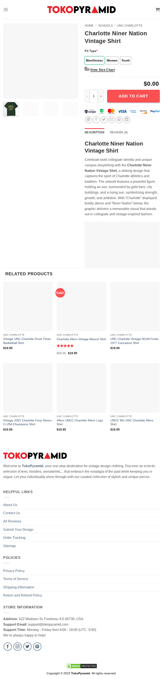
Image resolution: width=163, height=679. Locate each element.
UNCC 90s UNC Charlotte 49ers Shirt (131, 422)
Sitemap (9, 546)
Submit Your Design (18, 529)
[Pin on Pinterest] (119, 119)
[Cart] (158, 9)
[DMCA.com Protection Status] (81, 666)
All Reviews (12, 521)
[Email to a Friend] (111, 119)
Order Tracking (14, 537)
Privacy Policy (14, 571)
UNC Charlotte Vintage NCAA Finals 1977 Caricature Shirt (134, 341)
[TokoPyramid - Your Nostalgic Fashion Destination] (81, 9)
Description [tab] (94, 132)
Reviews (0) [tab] (119, 132)
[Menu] (5, 9)
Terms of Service (15, 579)
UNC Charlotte (129, 25)
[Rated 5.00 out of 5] (65, 345)
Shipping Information (18, 587)
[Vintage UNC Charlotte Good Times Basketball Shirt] (28, 306)
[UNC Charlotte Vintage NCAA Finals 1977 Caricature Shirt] (135, 306)
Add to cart (133, 96)
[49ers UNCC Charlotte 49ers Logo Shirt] (81, 388)
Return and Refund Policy (22, 595)
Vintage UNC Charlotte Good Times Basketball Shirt (27, 341)
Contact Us (11, 513)
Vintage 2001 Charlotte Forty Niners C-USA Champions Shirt (27, 422)
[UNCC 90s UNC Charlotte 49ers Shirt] (135, 388)
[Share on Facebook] (96, 119)
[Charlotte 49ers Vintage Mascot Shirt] (81, 306)
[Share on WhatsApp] (88, 119)
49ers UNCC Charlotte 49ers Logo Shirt (80, 422)
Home (89, 25)
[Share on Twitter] (103, 119)
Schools (105, 25)
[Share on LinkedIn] (126, 119)
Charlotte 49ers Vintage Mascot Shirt (81, 339)
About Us (10, 505)
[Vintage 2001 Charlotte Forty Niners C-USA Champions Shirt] (28, 388)
